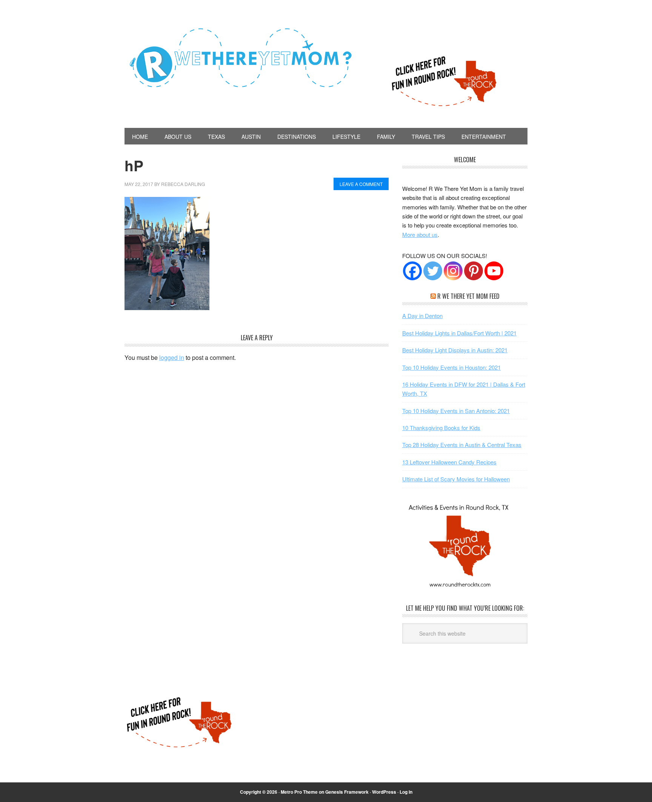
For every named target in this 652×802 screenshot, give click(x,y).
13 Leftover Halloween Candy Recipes (449, 462)
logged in (171, 357)
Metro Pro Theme (299, 791)
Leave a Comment (361, 184)
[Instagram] (453, 270)
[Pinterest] (473, 270)
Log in (406, 791)
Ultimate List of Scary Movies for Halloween (456, 479)
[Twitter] (432, 270)
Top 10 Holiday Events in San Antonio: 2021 (456, 411)
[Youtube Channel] (493, 270)
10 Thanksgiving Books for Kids (441, 428)
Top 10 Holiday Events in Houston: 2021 (451, 367)
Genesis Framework (347, 791)
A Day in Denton (422, 316)
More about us (420, 234)
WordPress (384, 791)
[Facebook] (412, 270)
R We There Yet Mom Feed (468, 296)
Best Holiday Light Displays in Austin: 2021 (454, 350)
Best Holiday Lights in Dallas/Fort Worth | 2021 (459, 333)
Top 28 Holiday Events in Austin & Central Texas (461, 445)
